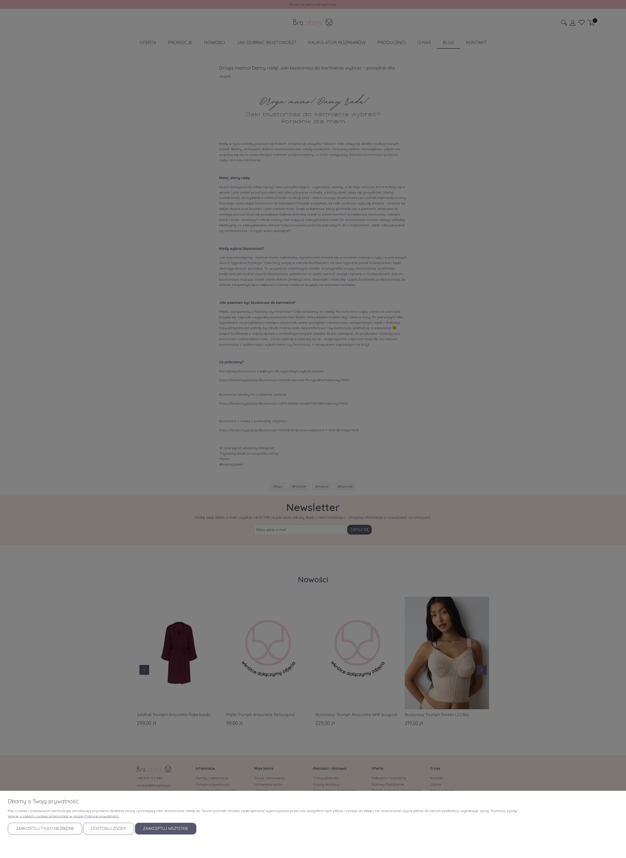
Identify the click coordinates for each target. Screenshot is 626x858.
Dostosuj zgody (108, 828)
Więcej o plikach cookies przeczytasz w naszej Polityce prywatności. (63, 816)
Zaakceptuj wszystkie (165, 828)
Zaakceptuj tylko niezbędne (45, 828)
